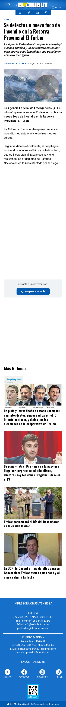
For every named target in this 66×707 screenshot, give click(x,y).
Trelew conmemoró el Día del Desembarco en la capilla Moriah (31, 523)
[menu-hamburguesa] (8, 5)
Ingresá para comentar (33, 291)
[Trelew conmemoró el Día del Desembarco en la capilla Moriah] (33, 503)
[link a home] (33, 5)
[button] (57, 5)
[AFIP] (33, 691)
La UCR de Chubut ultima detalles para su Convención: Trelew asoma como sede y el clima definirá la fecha (32, 572)
